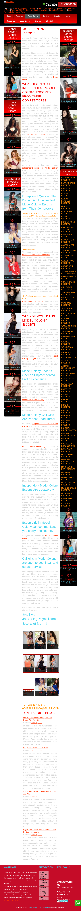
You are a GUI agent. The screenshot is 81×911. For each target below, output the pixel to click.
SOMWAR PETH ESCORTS (67, 299)
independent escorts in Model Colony (40, 168)
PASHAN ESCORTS (65, 207)
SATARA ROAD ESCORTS (67, 267)
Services (46, 16)
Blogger (63, 877)
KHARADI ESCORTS (65, 411)
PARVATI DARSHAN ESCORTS (65, 201)
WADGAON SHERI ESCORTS (68, 327)
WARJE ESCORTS (68, 358)
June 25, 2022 (36, 723)
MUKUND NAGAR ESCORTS (68, 489)
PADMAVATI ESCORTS (66, 195)
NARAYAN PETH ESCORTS (68, 179)
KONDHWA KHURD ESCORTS (68, 429)
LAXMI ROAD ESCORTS (66, 450)
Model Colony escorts (37, 134)
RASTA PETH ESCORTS (66, 236)
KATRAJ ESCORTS (65, 395)
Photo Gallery (33, 16)
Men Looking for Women (40, 10)
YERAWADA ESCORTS (66, 362)
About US (43, 874)
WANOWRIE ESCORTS (66, 353)
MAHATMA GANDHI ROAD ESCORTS (67, 462)
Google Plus (67, 873)
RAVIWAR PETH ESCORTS (67, 241)
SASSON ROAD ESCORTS (67, 262)
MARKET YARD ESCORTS (67, 479)
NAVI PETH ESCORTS (65, 189)
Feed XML (46, 907)
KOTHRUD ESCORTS (65, 440)
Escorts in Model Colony (32, 301)
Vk (59, 877)
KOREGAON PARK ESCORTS (68, 434)
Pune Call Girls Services (20, 10)
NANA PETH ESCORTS (66, 505)
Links (68, 16)
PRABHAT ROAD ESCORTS (68, 223)
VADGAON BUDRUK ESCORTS (65, 321)
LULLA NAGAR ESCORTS (67, 455)
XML (40, 907)
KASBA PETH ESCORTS (66, 390)
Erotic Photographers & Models (25, 8)
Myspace (71, 873)
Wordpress (67, 877)
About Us (19, 16)
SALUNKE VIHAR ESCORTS (68, 257)
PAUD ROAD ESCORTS (66, 213)
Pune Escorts (33, 907)
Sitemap (38, 21)
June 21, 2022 (36, 750)
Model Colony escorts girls (34, 447)
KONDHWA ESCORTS (65, 416)
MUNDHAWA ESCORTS (66, 494)
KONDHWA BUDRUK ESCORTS (65, 423)
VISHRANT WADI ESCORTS (68, 338)
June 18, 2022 (36, 797)
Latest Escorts (25, 21)
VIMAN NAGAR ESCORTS (67, 332)
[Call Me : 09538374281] (28, 640)
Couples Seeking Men (58, 10)
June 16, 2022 (36, 835)
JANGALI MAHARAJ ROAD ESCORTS (68, 368)
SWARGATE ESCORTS (66, 304)
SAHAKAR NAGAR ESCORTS (68, 251)
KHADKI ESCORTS (65, 406)
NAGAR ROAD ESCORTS (67, 500)
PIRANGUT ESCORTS (65, 218)
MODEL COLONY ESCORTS (68, 484)
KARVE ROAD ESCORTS (67, 385)
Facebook (59, 873)
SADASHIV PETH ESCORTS (68, 246)
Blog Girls (49, 21)
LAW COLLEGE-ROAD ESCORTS (68, 445)
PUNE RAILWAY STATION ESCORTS (67, 229)
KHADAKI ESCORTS (65, 401)
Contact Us (11, 21)
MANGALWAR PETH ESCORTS (68, 468)
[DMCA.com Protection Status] (62, 902)
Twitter (63, 873)
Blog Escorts (43, 898)
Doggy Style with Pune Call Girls (35, 748)
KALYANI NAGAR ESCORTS (68, 374)
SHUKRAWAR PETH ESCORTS (68, 288)
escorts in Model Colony (33, 400)
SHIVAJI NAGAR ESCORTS (68, 283)
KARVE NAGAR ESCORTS (67, 380)
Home (9, 16)
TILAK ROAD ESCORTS (66, 309)
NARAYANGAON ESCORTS (68, 184)
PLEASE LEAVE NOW (11, 900)
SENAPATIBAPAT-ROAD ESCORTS (68, 272)
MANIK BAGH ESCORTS (66, 473)
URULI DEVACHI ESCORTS (68, 314)
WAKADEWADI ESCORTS (67, 348)
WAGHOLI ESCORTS (65, 343)
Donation (57, 16)
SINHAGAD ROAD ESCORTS (68, 293)
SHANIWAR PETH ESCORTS (68, 278)
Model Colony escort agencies (36, 255)
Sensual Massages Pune (47, 8)
